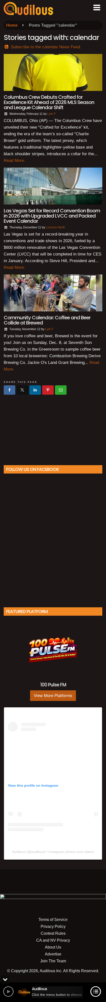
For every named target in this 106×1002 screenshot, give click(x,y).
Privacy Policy (53, 926)
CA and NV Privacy (53, 940)
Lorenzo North (55, 227)
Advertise (53, 954)
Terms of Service (53, 919)
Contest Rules (53, 933)
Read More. (14, 160)
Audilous (18, 852)
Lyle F (51, 114)
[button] (96, 8)
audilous (37, 852)
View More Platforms (53, 695)
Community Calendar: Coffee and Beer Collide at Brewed (47, 320)
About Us (53, 947)
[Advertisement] (53, 428)
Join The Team (53, 961)
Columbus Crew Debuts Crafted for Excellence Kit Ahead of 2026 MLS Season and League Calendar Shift (49, 102)
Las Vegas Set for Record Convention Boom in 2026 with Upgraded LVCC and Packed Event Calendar (52, 215)
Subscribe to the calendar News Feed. (46, 47)
